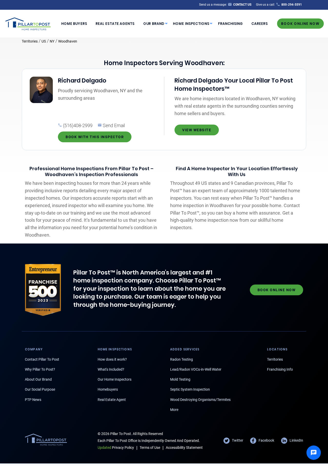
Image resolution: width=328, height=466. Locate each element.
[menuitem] (74, 23)
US (44, 41)
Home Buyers (74, 23)
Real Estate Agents (115, 23)
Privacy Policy (116, 447)
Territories (30, 41)
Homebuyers (108, 389)
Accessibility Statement (184, 447)
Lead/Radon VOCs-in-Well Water (195, 369)
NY (52, 41)
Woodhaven (67, 41)
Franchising (230, 23)
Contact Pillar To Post (42, 359)
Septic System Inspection (190, 389)
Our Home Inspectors (114, 379)
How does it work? (112, 359)
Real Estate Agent (112, 400)
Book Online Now (300, 23)
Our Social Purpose (40, 389)
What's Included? (111, 369)
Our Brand (154, 23)
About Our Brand (38, 379)
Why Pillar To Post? (40, 369)
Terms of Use (150, 447)
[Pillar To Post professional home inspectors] (28, 23)
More (174, 410)
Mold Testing (180, 379)
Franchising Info (280, 369)
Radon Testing (181, 359)
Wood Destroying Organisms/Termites (200, 400)
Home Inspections (191, 23)
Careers (259, 23)
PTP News (33, 400)
